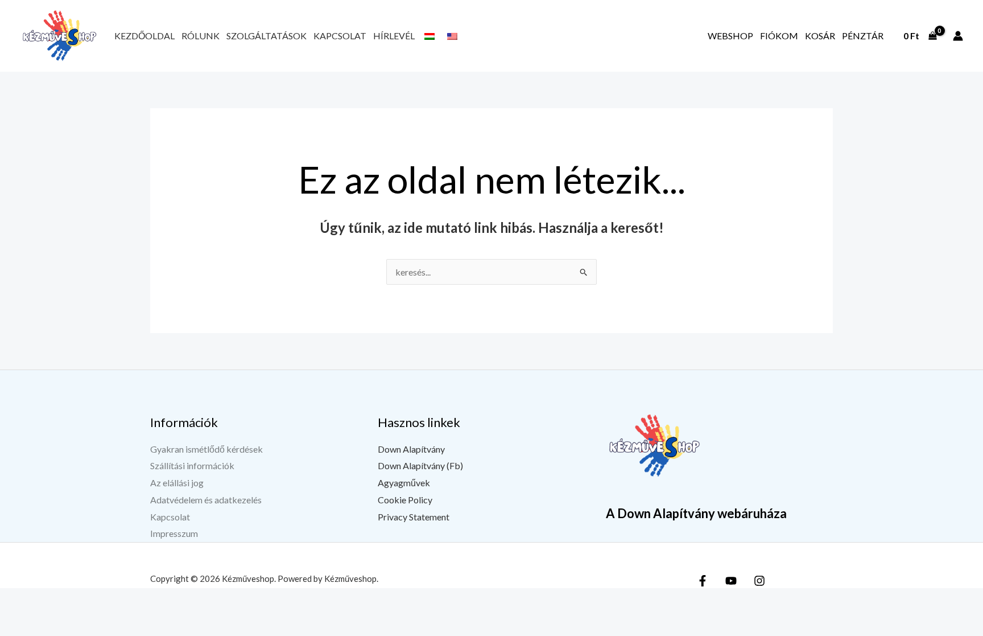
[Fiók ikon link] (958, 36)
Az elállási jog (177, 482)
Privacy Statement (413, 516)
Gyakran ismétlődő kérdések (206, 449)
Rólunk (200, 35)
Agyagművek (404, 482)
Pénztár (862, 35)
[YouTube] (731, 580)
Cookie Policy (405, 499)
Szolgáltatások (266, 35)
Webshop (730, 35)
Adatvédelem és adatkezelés (206, 499)
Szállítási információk (192, 465)
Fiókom (779, 35)
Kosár (820, 35)
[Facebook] (702, 580)
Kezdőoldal (144, 35)
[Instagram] (759, 580)
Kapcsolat (339, 35)
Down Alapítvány (411, 449)
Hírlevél (394, 35)
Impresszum (174, 533)
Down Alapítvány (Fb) (420, 465)
